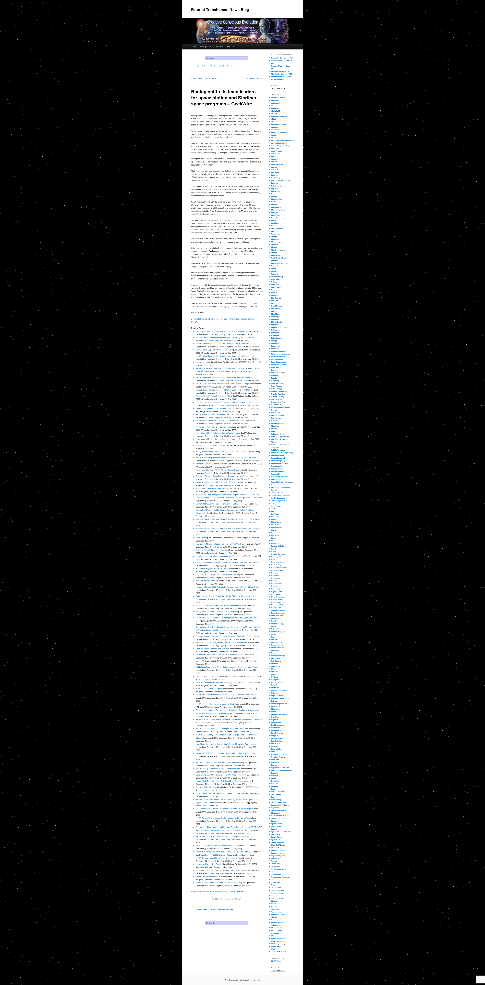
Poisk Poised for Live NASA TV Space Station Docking (218, 469)
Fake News (275, 343)
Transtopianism (277, 898)
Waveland (275, 933)
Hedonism (275, 420)
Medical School (277, 570)
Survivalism (276, 858)
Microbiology (276, 583)
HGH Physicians (277, 423)
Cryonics (274, 274)
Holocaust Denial (277, 434)
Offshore (274, 677)
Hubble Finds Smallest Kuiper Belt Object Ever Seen (217, 781)
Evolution (275, 332)
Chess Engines (277, 242)
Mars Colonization (278, 562)
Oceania (274, 674)
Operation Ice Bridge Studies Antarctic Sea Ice (215, 408)
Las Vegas (275, 514)
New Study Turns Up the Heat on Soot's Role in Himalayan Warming (224, 744)
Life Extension (276, 533)
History (274, 428)
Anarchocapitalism (278, 124)
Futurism (274, 375)
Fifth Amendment (278, 351)
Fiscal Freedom (277, 359)
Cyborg (274, 282)
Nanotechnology (277, 623)
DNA (273, 303)
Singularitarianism (278, 810)
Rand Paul (275, 759)
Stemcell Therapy (278, 850)
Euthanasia (275, 330)
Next (259, 78)
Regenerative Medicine (280, 767)
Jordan (274, 509)
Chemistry (275, 239)
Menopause (275, 578)
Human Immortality (278, 458)
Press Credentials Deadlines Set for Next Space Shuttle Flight (221, 636)
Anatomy (274, 127)
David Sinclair (276, 287)
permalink (239, 891)
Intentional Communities (280, 487)
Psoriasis (274, 746)
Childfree (274, 244)
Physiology (275, 706)
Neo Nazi (274, 639)
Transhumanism (277, 890)
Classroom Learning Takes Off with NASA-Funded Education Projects (224, 808)
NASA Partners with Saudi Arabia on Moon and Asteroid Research (223, 836)
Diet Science (276, 298)
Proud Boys (275, 743)
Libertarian (275, 524)
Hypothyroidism (277, 471)
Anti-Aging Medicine (279, 132)
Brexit (273, 220)
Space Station (213, 891)
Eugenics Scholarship (279, 327)
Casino (274, 226)
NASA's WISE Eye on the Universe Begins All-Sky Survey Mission (223, 753)
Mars (273, 559)
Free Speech (276, 367)
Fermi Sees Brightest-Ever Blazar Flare (212, 568)
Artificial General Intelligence (282, 140)
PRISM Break (276, 961)
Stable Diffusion (277, 842)
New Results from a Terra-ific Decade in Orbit (214, 845)
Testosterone (276, 874)
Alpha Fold (275, 111)
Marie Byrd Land (277, 557)
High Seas (275, 426)
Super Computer (277, 853)
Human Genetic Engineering (282, 452)
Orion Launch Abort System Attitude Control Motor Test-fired (221, 774)
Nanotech (274, 621)
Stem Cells (275, 848)
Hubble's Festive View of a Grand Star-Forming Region (218, 882)
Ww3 (273, 949)
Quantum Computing (279, 754)
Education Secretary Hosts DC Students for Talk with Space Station (223, 402)
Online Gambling (278, 682)
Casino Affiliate (277, 228)
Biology (274, 196)
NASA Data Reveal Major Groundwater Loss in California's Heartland (224, 694)
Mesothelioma (276, 581)
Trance (273, 885)
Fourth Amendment (278, 364)
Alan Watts (275, 108)
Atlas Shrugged (277, 164)
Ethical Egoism (277, 322)
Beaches (274, 183)
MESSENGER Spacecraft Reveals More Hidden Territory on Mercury (224, 389)
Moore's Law (276, 607)
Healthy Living (276, 418)
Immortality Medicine (279, 476)
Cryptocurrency (277, 276)
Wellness (274, 936)
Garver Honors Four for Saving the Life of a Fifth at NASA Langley (223, 596)
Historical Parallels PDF (280, 71)
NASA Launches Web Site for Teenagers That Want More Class (222, 728)
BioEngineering (277, 194)
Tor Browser (276, 882)
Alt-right (274, 113)
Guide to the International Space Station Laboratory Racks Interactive (224, 667)
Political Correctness (279, 714)
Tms (273, 879)
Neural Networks (277, 647)
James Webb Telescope (280, 495)
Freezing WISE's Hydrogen (207, 676)
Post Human (276, 722)
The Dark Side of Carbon (206, 787)
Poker (273, 711)
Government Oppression (280, 407)
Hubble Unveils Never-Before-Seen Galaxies (214, 556)
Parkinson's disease (279, 690)
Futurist (274, 378)
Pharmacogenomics (279, 703)
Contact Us (219, 46)
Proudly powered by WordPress (236, 980)
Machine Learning (278, 554)
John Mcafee (276, 506)
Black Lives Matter (278, 210)
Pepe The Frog (277, 695)
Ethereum (275, 319)
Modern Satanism (278, 602)
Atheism (274, 159)
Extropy (274, 340)
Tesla (273, 872)
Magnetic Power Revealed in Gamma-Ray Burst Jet (217, 574)
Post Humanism (277, 725)
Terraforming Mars (278, 869)
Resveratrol (275, 773)
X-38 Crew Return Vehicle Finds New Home (214, 426)
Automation (275, 170)
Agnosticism (276, 103)
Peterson (274, 701)
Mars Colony (276, 565)
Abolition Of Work (278, 97)
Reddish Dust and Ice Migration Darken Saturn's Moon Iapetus (221, 642)
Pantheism (275, 687)
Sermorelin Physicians (280, 805)
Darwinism (275, 284)
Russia (273, 789)
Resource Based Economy (281, 770)
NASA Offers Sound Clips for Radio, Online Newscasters (219, 762)
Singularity (275, 813)
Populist (274, 719)
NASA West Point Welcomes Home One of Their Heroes (219, 414)
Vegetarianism (276, 912)
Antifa (273, 135)
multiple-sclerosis (278, 610)
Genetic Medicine (278, 394)
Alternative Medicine (279, 116)
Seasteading (276, 799)
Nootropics (275, 666)
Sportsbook (275, 839)
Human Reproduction (279, 463)
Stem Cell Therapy (278, 845)
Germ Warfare (276, 399)
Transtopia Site (205, 46)
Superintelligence (278, 855)
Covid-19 (274, 271)
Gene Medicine (277, 383)
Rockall (274, 778)
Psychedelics (276, 749)
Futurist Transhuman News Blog (220, 9)
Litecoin (274, 538)
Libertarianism (277, 527)
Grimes (274, 410)
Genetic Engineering (279, 391)
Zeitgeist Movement (278, 952)
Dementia (274, 295)
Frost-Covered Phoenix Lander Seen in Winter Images (218, 432)
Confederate (276, 255)
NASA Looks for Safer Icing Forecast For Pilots (215, 703)
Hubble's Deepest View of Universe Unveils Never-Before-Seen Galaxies (226, 528)
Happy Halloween (203, 362)
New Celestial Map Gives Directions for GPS (214, 349)
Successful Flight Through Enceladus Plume (214, 396)
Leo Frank (275, 516)
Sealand (274, 797)
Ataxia (273, 156)
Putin (273, 751)
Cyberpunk (275, 279)
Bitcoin (274, 204)
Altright (274, 122)
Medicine (274, 573)
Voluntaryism (276, 925)
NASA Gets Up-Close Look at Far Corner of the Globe (218, 768)
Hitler (273, 431)
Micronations (276, 586)
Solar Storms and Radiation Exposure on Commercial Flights (221, 870)
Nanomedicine (276, 618)
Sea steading (276, 794)
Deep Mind (275, 292)
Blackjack (275, 212)
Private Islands (277, 733)
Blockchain (275, 215)
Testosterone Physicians (280, 877)
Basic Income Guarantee (280, 180)
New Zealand (276, 661)
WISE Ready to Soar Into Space (209, 688)
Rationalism (276, 762)
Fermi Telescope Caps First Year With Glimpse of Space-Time (221, 331)
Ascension (275, 148)
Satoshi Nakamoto (278, 791)
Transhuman (276, 887)
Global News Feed (278, 402)
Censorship (275, 234)
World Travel (276, 946)
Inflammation (276, 479)
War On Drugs (276, 930)
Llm (272, 541)
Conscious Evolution (279, 263)
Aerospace (275, 100)
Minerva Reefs (276, 599)
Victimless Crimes (278, 914)
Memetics (275, 575)
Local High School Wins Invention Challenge (214, 682)
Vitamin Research (278, 922)
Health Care (275, 412)
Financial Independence (280, 354)
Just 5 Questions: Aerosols (207, 580)
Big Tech (274, 188)
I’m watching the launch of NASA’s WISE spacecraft (217, 654)
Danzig (222, 891)
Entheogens (276, 316)
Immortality (275, 474)
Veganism (275, 909)
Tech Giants (275, 863)
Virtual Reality (276, 920)
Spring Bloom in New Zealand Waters (211, 451)
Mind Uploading (277, 597)
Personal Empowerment (280, 698)
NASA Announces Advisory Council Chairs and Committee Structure (224, 377)
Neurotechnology (278, 655)
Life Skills (275, 535)
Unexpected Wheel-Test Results (209, 864)
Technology (275, 866)
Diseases (274, 300)
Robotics (274, 775)
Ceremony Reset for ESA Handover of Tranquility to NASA (220, 476)
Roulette (274, 786)
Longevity (275, 543)
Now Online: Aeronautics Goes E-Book (212, 488)
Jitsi (272, 503)
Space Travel (276, 826)
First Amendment (278, 356)
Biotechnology (277, 199)
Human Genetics (277, 455)
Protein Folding (277, 741)
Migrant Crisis (276, 591)
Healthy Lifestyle (277, 415)
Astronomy (275, 154)
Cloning (274, 247)
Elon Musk (275, 314)
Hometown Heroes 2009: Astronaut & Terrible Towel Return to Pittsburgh (225, 586)
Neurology (275, 653)
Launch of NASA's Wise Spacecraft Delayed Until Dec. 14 (220, 503)
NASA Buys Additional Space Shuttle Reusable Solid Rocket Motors (224, 817)
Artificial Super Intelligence (282, 146)
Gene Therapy (276, 386)
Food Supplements (278, 362)
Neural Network (277, 645)
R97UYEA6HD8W (203, 793)
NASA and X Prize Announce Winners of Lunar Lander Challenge (222, 383)
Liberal (274, 519)
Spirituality (275, 834)
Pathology (275, 693)
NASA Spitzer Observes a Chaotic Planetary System (218, 420)
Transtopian (275, 896)
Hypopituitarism (277, 468)
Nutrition (274, 671)
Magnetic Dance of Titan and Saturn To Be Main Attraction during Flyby (225, 519)
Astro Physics (276, 151)
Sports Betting (276, 837)
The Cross (200, 445)
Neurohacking (276, 650)
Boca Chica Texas (278, 218)
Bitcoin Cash (276, 207)
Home (194, 46)
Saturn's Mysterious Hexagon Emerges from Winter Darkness (221, 562)
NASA (273, 626)
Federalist (275, 348)
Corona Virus (276, 266)
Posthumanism (277, 730)
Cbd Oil (274, 231)
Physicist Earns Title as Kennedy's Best (212, 550)
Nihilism (274, 663)
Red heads (275, 765)
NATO (273, 634)
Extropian (275, 335)
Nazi (273, 637)
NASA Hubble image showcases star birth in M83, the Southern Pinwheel (226, 457)
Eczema (274, 311)
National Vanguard (278, 631)
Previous (251, 78)
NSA (273, 669)
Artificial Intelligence (279, 143)
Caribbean (275, 223)
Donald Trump (276, 306)
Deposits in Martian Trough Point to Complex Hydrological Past (222, 851)
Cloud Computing (278, 250)
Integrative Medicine (279, 485)
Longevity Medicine (278, 546)
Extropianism (276, 338)
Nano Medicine (277, 615)
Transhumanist (277, 893)
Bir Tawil (274, 202)
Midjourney (275, 589)
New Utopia (275, 658)
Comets (274, 252)
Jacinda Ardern (277, 492)
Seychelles (275, 807)
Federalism (275, 346)
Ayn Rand (275, 172)
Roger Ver (275, 781)
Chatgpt (274, 236)
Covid (273, 268)
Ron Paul (274, 783)
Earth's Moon (201, 537)
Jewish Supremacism (279, 498)
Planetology (276, 709)
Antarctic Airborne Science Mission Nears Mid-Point (217, 337)
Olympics (275, 679)
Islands (274, 490)
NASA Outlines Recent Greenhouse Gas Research (217, 858)
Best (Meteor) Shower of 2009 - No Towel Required (217, 611)
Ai (272, 105)
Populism (275, 717)
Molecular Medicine (278, 605)
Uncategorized (276, 903)
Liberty (274, 530)
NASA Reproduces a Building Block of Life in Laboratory (219, 482)
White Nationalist (277, 941)
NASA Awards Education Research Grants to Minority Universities (223, 343)
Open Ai (274, 685)
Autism (274, 167)
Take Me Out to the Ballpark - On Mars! (212, 463)
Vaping (274, 906)
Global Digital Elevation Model (208, 876)
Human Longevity (278, 460)
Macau (273, 551)
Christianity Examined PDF (281, 74)
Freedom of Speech (278, 372)
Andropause (276, 129)
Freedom (274, 370)
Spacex (274, 829)
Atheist (274, 161)
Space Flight (276, 821)
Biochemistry (276, 191)
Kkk (272, 511)
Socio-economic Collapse (281, 815)
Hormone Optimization (280, 436)
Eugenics (274, 324)
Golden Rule (276, 404)
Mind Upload (276, 594)
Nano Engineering (278, 613)
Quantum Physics (278, 757)
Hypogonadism (277, 466)
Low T (273, 549)
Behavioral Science (278, 186)
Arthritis (274, 137)
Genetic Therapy (277, 396)
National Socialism (278, 629)
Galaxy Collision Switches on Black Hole (212, 648)
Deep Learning (277, 290)
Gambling (275, 380)
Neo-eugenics (276, 642)
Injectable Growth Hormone (282, 482)
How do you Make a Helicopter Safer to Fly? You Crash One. (221, 543)
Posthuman (275, 727)
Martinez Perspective (279, 567)
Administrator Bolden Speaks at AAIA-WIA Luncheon (217, 605)
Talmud (274, 861)
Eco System (276, 308)
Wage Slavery (276, 928)
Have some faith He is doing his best (211, 439)
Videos (274, 917)
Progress (274, 735)
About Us (230, 46)
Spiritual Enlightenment (280, 831)
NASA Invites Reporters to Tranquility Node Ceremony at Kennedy (223, 356)
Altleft (273, 119)
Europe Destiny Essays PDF (282, 58)
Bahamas (274, 175)
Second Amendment (279, 802)
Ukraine (274, 901)
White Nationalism (278, 938)
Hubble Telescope (278, 450)
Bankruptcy (275, 178)
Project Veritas (277, 738)
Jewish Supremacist (279, 500)
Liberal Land (276, 522)
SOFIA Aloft (201, 660)
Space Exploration (278, 818)
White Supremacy (278, 944)
